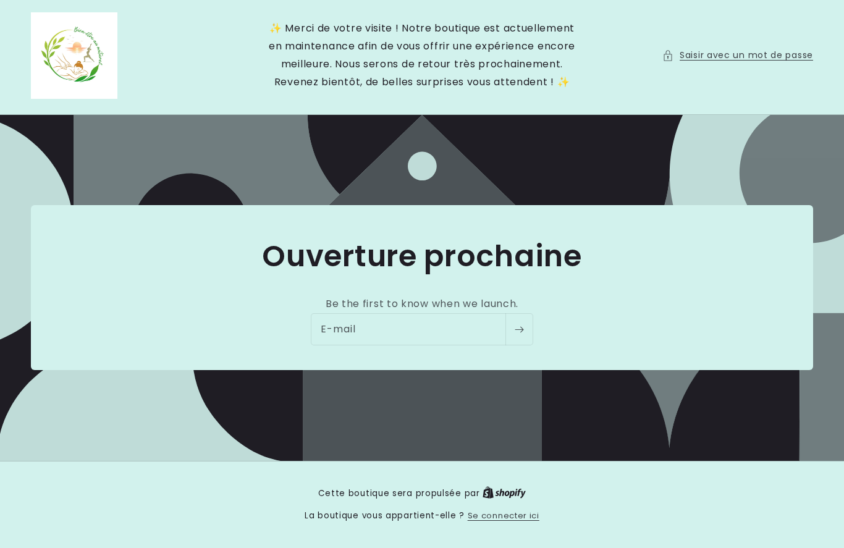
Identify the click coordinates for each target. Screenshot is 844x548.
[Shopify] (504, 493)
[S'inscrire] (519, 330)
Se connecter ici (503, 515)
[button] (737, 55)
